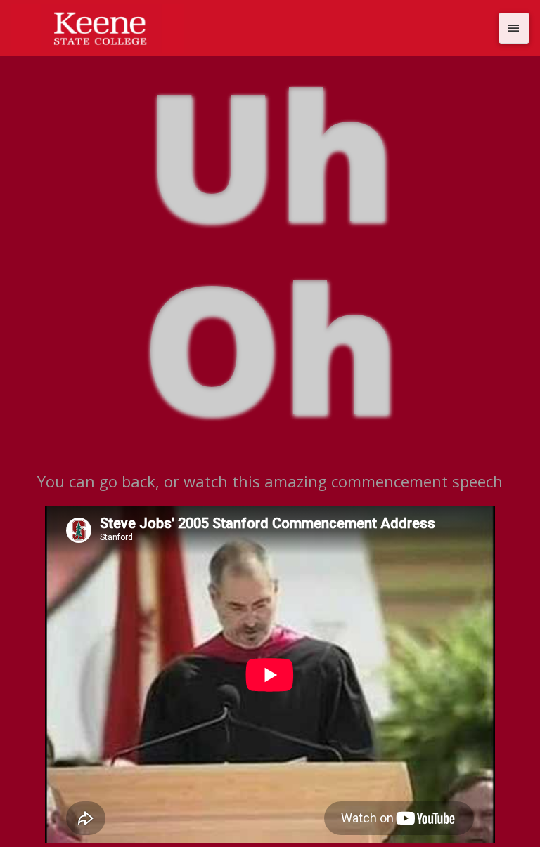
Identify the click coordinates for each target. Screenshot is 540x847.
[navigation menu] (514, 28)
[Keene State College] (250, 28)
